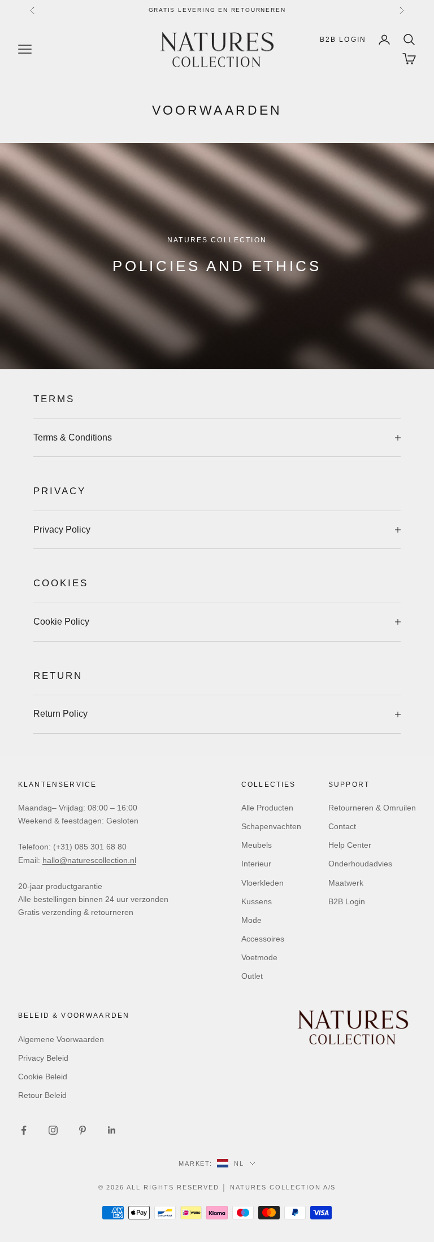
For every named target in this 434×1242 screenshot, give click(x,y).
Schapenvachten (271, 826)
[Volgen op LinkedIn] (112, 1130)
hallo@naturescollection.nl (89, 860)
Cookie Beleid (42, 1076)
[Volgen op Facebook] (23, 1130)
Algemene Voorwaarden (61, 1039)
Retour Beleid (42, 1095)
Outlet (252, 975)
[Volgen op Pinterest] (82, 1130)
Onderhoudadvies (360, 863)
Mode (251, 920)
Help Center (349, 844)
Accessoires (262, 938)
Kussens (256, 901)
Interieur (256, 863)
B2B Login (343, 39)
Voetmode (259, 957)
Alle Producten (267, 807)
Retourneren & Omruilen (372, 807)
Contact (342, 826)
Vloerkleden (262, 882)
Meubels (256, 844)
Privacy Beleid (43, 1057)
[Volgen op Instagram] (53, 1130)
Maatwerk (345, 882)
